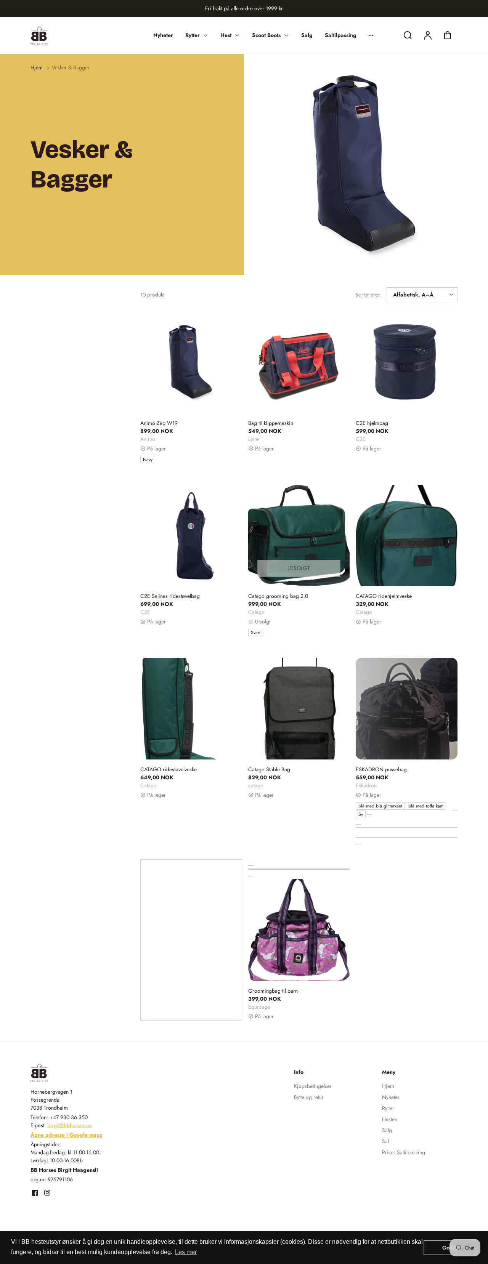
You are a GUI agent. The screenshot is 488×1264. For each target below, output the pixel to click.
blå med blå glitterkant (380, 806)
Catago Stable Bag (269, 769)
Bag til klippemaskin (270, 423)
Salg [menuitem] (307, 35)
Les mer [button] (186, 1252)
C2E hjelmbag (372, 423)
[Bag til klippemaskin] (299, 362)
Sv (360, 814)
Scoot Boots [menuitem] (266, 35)
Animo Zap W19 (159, 423)
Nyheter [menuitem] (163, 35)
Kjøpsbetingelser (313, 1086)
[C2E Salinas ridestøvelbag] (191, 535)
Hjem (36, 67)
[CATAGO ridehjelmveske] (407, 535)
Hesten (389, 1119)
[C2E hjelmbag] (407, 362)
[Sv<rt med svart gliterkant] (369, 814)
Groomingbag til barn (273, 991)
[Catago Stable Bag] (299, 708)
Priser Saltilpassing (403, 1152)
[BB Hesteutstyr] (78, 1073)
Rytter (388, 1108)
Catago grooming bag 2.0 (278, 596)
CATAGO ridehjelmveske (384, 596)
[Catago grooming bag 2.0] (299, 535)
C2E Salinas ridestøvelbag (170, 596)
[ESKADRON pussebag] (407, 708)
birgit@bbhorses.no (69, 1125)
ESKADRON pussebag (381, 769)
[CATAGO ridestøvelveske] (191, 708)
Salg (387, 1130)
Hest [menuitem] (225, 35)
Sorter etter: (368, 294)
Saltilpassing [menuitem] (340, 35)
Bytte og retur (309, 1097)
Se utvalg (406, 741)
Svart (255, 632)
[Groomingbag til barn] (299, 930)
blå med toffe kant (425, 806)
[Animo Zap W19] (191, 362)
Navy (147, 459)
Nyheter (391, 1097)
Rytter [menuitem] (192, 35)
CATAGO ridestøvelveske (168, 769)
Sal (385, 1141)
